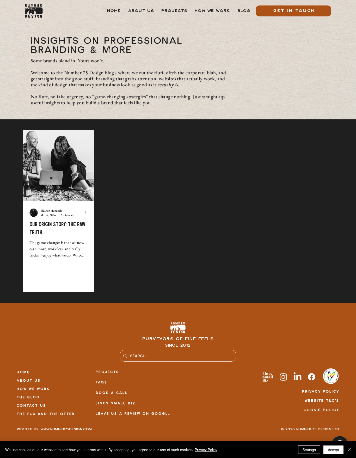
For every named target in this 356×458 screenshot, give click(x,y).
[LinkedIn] (297, 377)
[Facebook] (311, 377)
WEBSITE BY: (29, 429)
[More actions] (87, 213)
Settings (309, 449)
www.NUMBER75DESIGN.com (66, 429)
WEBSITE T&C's (322, 400)
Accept (333, 449)
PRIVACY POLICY (320, 391)
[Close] (350, 449)
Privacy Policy (206, 449)
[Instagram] (283, 377)
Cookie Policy (321, 410)
